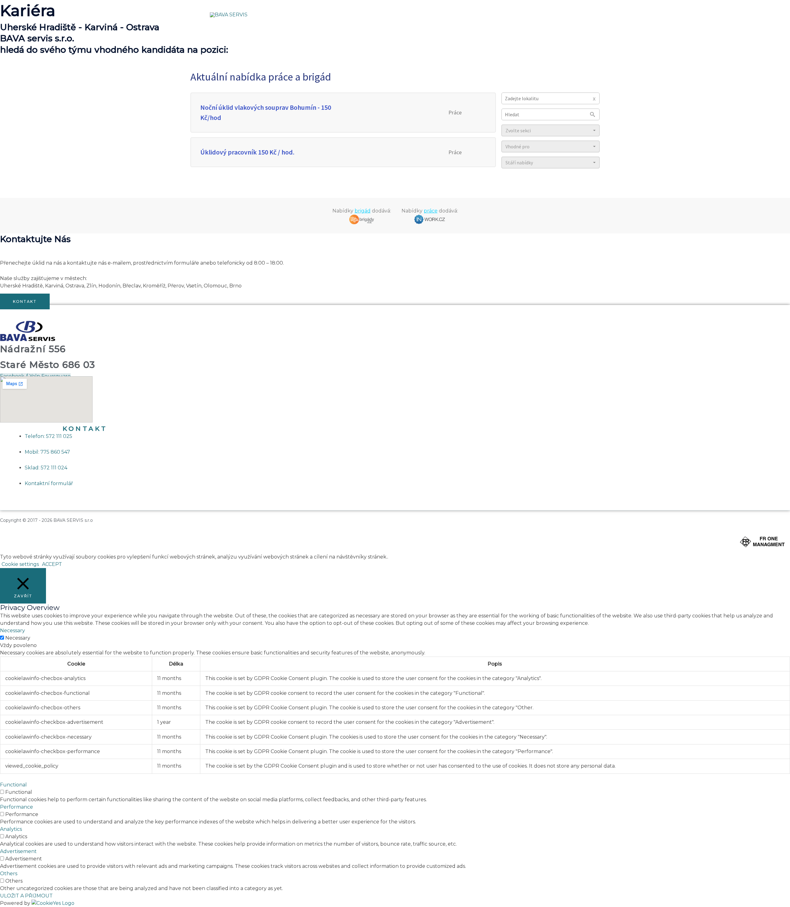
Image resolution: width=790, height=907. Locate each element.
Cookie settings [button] (20, 564)
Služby (417, 15)
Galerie (511, 15)
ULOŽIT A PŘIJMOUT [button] (26, 896)
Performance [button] (16, 807)
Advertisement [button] (18, 851)
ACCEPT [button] (52, 564)
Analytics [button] (11, 829)
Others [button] (8, 873)
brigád (363, 211)
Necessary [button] (12, 630)
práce (431, 211)
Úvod (392, 15)
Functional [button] (13, 785)
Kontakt (540, 15)
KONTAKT (85, 428)
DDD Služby (450, 15)
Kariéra (484, 15)
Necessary (17, 638)
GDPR (567, 15)
